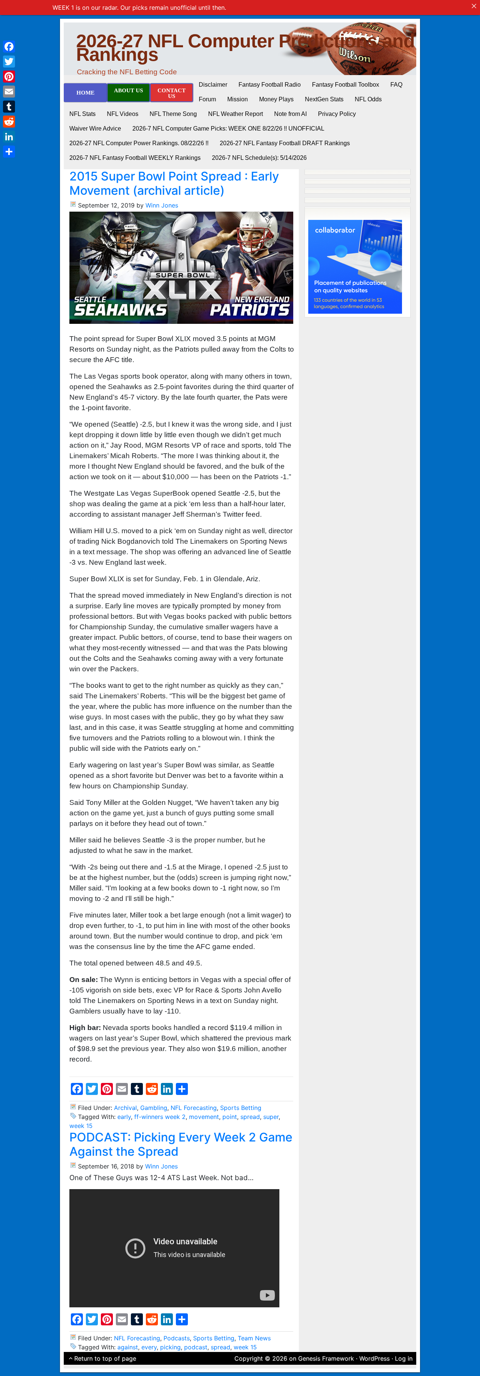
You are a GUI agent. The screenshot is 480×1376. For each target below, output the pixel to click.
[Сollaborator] (355, 266)
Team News (254, 1338)
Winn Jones (162, 205)
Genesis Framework (326, 1358)
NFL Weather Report (235, 114)
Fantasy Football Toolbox (345, 84)
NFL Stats (82, 114)
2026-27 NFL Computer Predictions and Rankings (245, 47)
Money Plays (276, 99)
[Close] (474, 6)
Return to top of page (105, 1358)
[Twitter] (9, 61)
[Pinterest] (9, 76)
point (229, 1116)
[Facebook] (9, 46)
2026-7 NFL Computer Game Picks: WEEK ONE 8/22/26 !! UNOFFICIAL (228, 128)
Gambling (153, 1107)
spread (250, 1116)
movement (204, 1116)
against (127, 1347)
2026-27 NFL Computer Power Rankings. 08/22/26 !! (138, 143)
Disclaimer (213, 84)
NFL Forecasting (194, 1107)
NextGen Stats (324, 99)
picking (170, 1347)
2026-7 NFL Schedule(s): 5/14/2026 (259, 158)
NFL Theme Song (173, 114)
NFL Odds (368, 99)
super (271, 1116)
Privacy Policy (337, 114)
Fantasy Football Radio (269, 84)
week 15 (81, 1125)
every (149, 1347)
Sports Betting (240, 1107)
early (124, 1116)
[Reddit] (9, 121)
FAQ (396, 84)
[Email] (9, 91)
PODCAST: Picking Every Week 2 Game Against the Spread (180, 1144)
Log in (403, 1358)
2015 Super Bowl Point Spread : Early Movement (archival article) (174, 183)
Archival (125, 1107)
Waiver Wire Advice (95, 128)
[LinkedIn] (9, 136)
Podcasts (177, 1338)
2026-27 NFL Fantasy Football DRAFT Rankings (285, 143)
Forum (207, 99)
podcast (195, 1347)
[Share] (9, 151)
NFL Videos (122, 114)
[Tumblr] (9, 106)
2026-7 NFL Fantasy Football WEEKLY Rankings (135, 158)
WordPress (374, 1358)
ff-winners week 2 (160, 1116)
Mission (237, 99)
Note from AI (290, 114)
